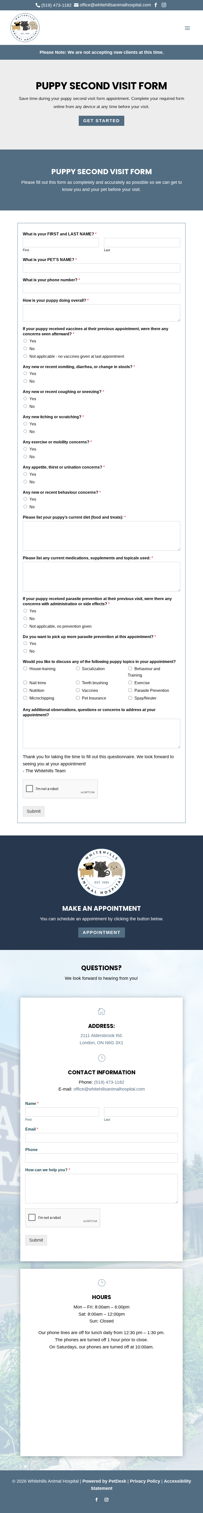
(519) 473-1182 (109, 1082)
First (26, 250)
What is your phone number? (51, 280)
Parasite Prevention (151, 690)
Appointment (102, 932)
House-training (42, 669)
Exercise (142, 683)
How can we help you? (47, 1170)
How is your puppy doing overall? (56, 300)
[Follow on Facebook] (97, 1500)
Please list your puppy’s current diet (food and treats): (74, 517)
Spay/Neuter (145, 698)
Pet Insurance (94, 698)
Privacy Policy (145, 1481)
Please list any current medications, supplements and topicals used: (88, 558)
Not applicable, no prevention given (60, 626)
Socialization (93, 669)
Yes (32, 341)
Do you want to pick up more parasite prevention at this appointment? (89, 637)
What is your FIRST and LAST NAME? (60, 234)
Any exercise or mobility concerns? (57, 442)
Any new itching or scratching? (53, 417)
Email (31, 1129)
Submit (34, 811)
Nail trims (37, 683)
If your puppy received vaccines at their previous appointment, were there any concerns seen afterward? (95, 331)
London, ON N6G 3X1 (101, 1042)
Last (107, 250)
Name (32, 1103)
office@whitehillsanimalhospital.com (109, 1089)
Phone (31, 1150)
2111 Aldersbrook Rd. (101, 1035)
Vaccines (90, 690)
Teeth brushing (95, 683)
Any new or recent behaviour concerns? (62, 492)
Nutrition (36, 690)
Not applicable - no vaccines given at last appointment (76, 356)
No (32, 349)
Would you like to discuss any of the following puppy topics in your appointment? (99, 662)
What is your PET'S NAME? (50, 260)
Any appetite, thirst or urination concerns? (64, 467)
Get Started (101, 120)
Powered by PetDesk (104, 1481)
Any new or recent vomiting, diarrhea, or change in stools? (79, 367)
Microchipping (41, 698)
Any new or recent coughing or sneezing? (63, 392)
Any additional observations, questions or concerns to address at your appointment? (89, 712)
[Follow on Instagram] (106, 1500)
